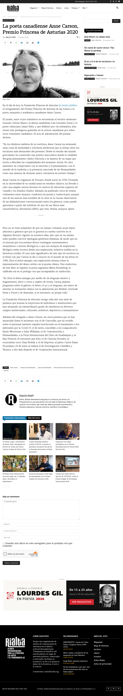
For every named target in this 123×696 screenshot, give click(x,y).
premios (6, 370)
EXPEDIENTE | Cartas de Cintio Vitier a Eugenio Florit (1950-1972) (75, 644)
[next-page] (7, 486)
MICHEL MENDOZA (68, 674)
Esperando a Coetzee (93, 75)
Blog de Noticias (13, 17)
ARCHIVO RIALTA (68, 649)
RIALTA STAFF (11, 37)
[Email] (27, 42)
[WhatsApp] (16, 42)
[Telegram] (38, 42)
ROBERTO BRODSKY (101, 54)
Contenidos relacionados (14, 418)
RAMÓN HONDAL (68, 657)
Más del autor (34, 418)
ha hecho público (68, 105)
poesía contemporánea (44, 367)
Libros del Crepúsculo (90, 68)
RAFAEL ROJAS (102, 68)
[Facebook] (110, 1)
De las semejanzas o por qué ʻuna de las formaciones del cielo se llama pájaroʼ (76, 669)
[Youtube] (119, 1)
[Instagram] (113, 1)
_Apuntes (87, 40)
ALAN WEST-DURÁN (68, 663)
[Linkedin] (21, 42)
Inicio (4, 17)
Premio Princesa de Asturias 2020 (63, 367)
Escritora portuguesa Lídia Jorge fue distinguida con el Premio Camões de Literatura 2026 (40, 476)
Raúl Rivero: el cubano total (97, 37)
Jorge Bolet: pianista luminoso (75, 661)
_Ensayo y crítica (89, 54)
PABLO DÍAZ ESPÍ (96, 40)
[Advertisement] (41, 220)
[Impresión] (32, 42)
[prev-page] (4, 486)
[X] (116, 1)
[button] (117, 8)
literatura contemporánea (27, 367)
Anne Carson (14, 367)
